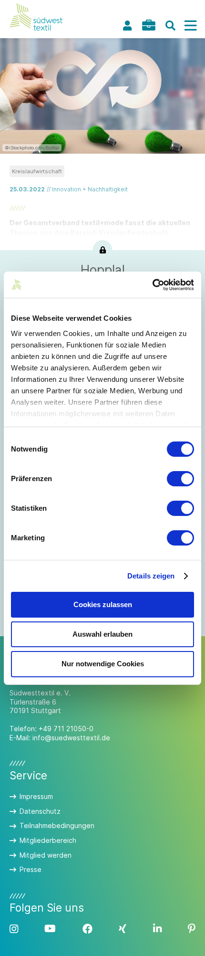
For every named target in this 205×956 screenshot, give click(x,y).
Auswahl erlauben (102, 634)
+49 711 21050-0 (66, 729)
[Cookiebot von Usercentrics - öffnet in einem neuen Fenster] (152, 285)
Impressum (36, 796)
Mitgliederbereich (48, 840)
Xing (122, 929)
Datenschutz (40, 811)
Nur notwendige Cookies (103, 664)
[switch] (180, 478)
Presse (30, 869)
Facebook (87, 929)
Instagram (14, 929)
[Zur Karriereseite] (148, 25)
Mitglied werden (46, 855)
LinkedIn (157, 929)
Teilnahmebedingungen (57, 825)
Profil (127, 26)
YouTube (50, 929)
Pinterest (191, 929)
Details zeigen (150, 576)
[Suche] (170, 26)
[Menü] (190, 26)
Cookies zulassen (102, 604)
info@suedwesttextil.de (71, 738)
